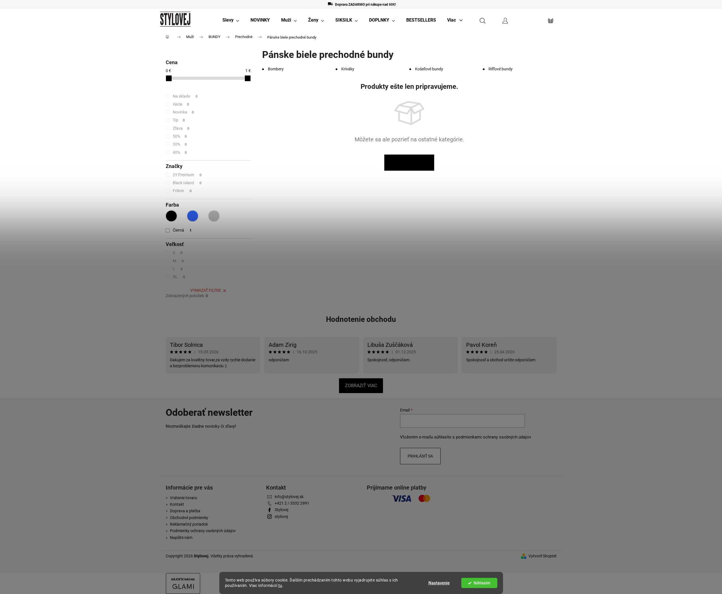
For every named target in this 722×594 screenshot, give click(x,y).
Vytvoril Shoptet (543, 556)
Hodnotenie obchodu (361, 319)
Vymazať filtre (205, 290)
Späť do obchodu (409, 162)
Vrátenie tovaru (183, 498)
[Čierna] (171, 216)
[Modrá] (192, 216)
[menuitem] (231, 20)
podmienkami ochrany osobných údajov (493, 437)
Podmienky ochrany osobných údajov (203, 530)
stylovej (281, 516)
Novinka (183, 112)
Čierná (182, 230)
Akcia (181, 104)
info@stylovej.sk (289, 496)
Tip (179, 120)
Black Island (187, 182)
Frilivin (182, 190)
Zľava (181, 128)
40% (180, 152)
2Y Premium (187, 175)
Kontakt (177, 504)
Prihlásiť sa (420, 456)
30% (180, 144)
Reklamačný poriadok (189, 524)
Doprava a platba (185, 511)
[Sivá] (214, 216)
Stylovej (281, 509)
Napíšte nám (181, 537)
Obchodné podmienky (189, 517)
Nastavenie (439, 582)
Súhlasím (481, 583)
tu (280, 585)
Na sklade (185, 96)
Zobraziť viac (361, 385)
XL (179, 276)
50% (180, 136)
